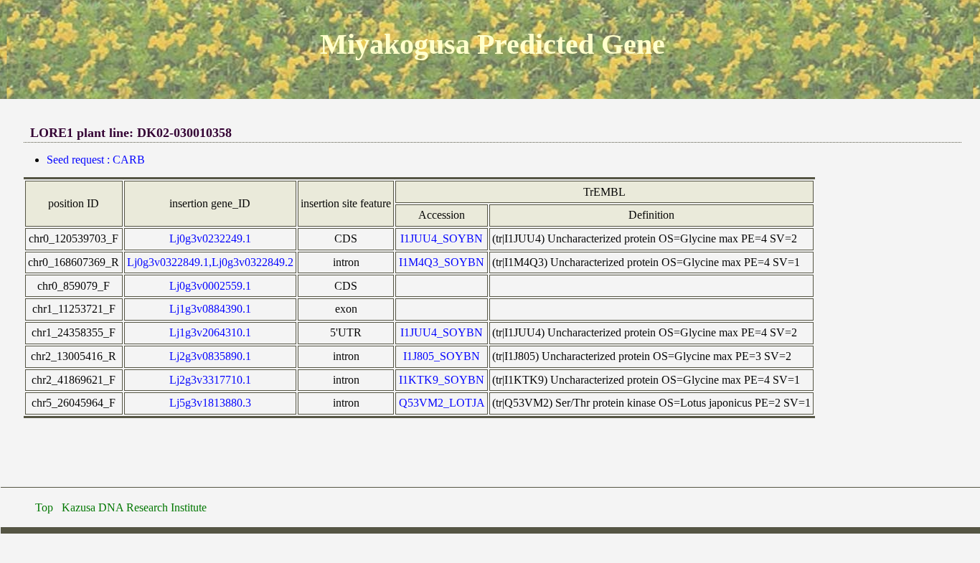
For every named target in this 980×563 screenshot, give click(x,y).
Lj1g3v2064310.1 (210, 332)
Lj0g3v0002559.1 (210, 286)
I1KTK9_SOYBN (441, 380)
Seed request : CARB (96, 159)
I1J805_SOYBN (441, 356)
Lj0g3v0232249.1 (210, 238)
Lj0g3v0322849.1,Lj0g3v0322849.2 (210, 262)
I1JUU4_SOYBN (441, 238)
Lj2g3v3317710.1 (210, 380)
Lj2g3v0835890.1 (210, 356)
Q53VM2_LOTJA (442, 403)
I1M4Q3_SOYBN (441, 262)
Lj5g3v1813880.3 (210, 403)
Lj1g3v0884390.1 (210, 309)
